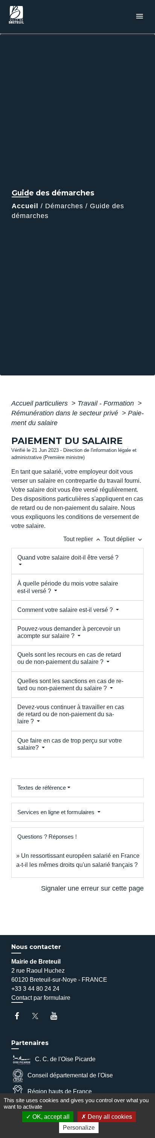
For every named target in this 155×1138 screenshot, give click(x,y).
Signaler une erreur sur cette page (92, 888)
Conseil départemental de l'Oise (70, 1075)
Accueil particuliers (40, 403)
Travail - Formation (107, 403)
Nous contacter (36, 946)
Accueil (25, 206)
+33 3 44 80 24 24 (35, 988)
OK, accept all (50, 1117)
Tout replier (82, 539)
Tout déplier (123, 539)
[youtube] (57, 1016)
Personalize (79, 1127)
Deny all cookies (109, 1117)
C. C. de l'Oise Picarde (65, 1059)
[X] (39, 1016)
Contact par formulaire (40, 998)
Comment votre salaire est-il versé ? (65, 610)
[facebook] (20, 1016)
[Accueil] (34, 17)
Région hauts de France (59, 1091)
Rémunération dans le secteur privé (65, 413)
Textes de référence (41, 787)
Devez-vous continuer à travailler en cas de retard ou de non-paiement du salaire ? (70, 714)
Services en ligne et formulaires (56, 812)
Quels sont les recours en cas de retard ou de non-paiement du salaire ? (69, 658)
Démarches (64, 206)
